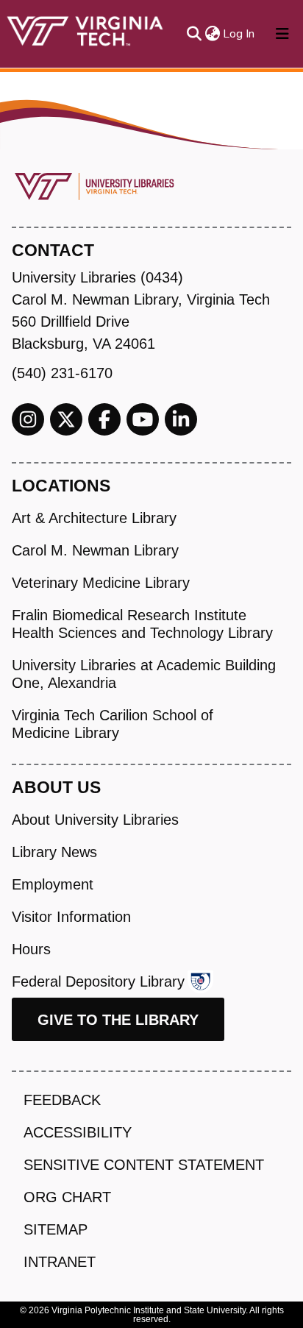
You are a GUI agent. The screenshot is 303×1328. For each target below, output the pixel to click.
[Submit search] (194, 34)
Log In (239, 34)
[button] (212, 34)
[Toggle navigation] (282, 34)
